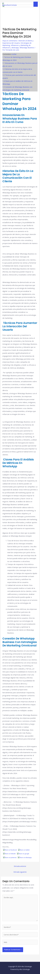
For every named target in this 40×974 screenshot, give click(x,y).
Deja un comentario (9, 41)
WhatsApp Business (27, 47)
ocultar (14, 54)
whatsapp (15, 47)
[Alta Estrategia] (10, 4)
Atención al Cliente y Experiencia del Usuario (17, 42)
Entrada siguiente (20, 872)
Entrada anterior (20, 866)
